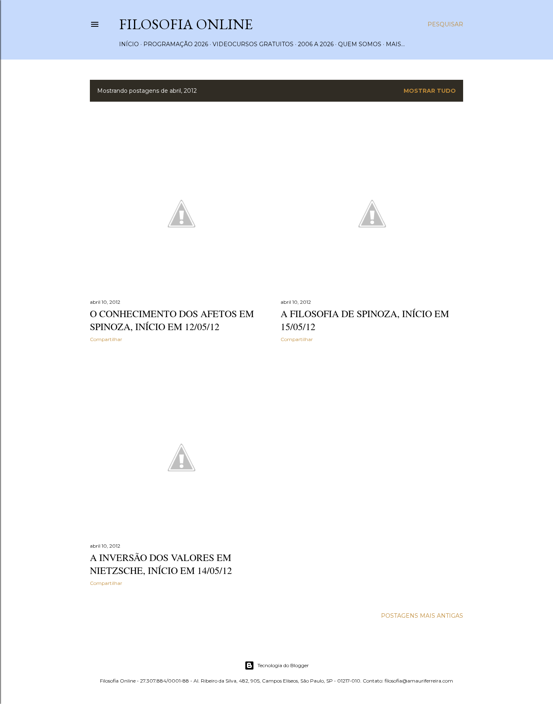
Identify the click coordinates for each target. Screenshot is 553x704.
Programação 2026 (175, 44)
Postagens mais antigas (422, 615)
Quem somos (359, 44)
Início (129, 44)
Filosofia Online (186, 24)
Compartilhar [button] (106, 339)
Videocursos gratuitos (253, 44)
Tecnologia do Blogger (283, 665)
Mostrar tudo (430, 90)
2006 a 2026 (316, 44)
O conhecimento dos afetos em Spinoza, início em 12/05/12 (172, 320)
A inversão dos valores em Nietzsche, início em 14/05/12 (161, 564)
